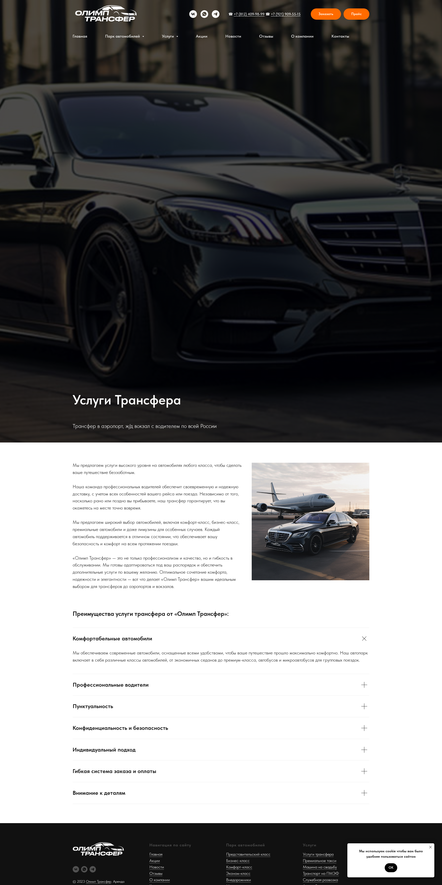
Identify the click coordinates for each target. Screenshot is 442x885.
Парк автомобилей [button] (123, 36)
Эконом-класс (238, 873)
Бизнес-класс (238, 860)
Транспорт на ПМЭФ (321, 873)
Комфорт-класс (239, 867)
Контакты (340, 36)
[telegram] (215, 14)
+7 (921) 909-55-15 (286, 14)
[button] (326, 14)
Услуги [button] (168, 36)
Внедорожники (238, 879)
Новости (233, 36)
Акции (201, 36)
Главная (80, 36)
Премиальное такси (319, 860)
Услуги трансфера (318, 854)
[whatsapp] (204, 14)
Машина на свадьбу (320, 867)
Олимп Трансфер (98, 881)
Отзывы (266, 36)
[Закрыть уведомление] (430, 847)
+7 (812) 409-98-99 (249, 14)
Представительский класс (248, 854)
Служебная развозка (320, 879)
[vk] (193, 14)
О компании (302, 36)
